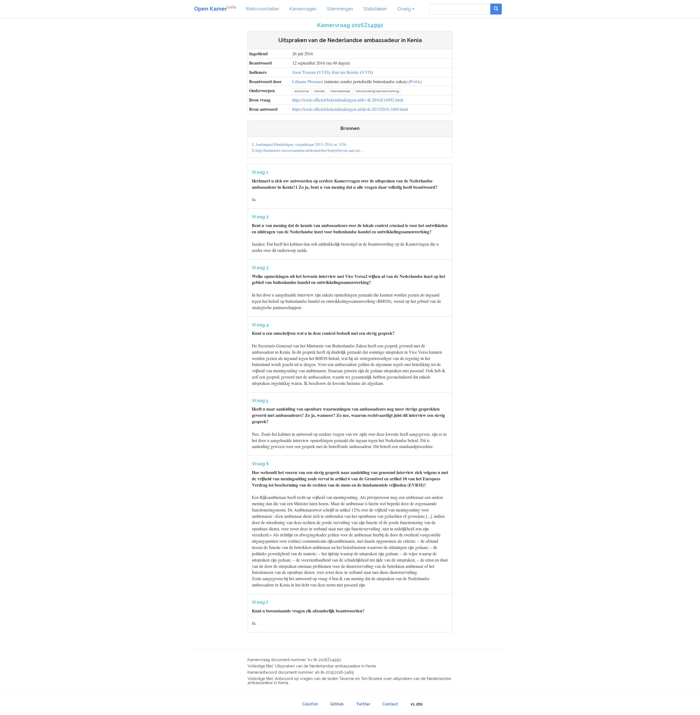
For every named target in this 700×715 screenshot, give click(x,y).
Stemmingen (340, 8)
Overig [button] (404, 8)
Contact (390, 704)
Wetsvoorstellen (262, 8)
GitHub (336, 704)
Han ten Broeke (345, 72)
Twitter (363, 704)
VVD (323, 72)
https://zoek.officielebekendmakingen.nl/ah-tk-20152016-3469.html (350, 109)
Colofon (310, 704)
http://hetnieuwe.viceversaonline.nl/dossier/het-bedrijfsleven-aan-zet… (309, 150)
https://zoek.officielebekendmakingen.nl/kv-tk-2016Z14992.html (347, 100)
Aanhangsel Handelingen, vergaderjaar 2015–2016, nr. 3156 (300, 144)
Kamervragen (303, 8)
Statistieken (375, 8)
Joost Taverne (304, 72)
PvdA (415, 81)
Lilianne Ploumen (307, 81)
